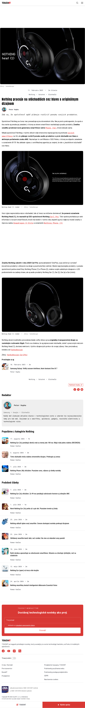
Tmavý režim (6, 658)
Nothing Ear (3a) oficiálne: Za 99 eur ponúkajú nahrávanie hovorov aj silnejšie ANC (40, 494)
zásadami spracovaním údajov (25, 625)
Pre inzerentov (7, 668)
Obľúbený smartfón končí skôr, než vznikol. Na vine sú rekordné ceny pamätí (37, 538)
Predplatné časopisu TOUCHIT (55, 665)
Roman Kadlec (15, 446)
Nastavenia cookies (51, 679)
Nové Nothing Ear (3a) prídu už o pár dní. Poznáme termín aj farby (34, 509)
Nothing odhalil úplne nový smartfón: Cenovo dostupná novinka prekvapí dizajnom (39, 523)
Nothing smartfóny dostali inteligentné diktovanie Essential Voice (33, 585)
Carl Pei (54, 216)
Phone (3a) (50, 128)
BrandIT (4, 672)
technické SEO (7, 699)
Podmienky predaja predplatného (56, 672)
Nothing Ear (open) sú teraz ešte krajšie (24, 570)
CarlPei (23, 355)
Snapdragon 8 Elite (23, 223)
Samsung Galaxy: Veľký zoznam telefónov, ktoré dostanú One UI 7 (33, 368)
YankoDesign (17, 349)
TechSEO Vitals (25, 699)
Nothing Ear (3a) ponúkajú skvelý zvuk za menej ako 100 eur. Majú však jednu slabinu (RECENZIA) (45, 443)
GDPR (46, 676)
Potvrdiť (42, 630)
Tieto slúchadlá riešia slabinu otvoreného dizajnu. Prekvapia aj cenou (35, 457)
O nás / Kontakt (7, 665)
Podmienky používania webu (54, 668)
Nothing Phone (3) (53, 223)
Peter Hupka (14, 109)
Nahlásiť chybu (74, 385)
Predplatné (6, 676)
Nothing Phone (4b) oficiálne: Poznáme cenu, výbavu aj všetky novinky (35, 471)
